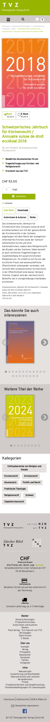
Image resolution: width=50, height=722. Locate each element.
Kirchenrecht (11, 476)
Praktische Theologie (15, 489)
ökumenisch (10, 482)
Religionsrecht (11, 495)
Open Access (25, 635)
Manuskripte (25, 671)
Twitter (25, 660)
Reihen (25, 627)
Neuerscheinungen (25, 619)
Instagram (25, 663)
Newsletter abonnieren (26, 705)
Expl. (15, 189)
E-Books (25, 638)
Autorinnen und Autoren (25, 625)
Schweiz (29, 495)
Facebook (25, 657)
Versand (39, 565)
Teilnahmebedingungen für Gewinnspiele (25, 687)
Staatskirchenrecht (14, 501)
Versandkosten (25, 679)
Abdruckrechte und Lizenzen (25, 677)
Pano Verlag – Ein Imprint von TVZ (25, 630)
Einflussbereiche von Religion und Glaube (24, 468)
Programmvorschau (25, 622)
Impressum (9, 699)
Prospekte (25, 652)
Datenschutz (23, 699)
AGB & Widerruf (39, 699)
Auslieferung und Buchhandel (25, 674)
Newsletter (25, 655)
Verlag (25, 649)
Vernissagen (25, 633)
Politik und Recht (31, 482)
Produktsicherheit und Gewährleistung (25, 685)
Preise (25, 682)
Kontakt (25, 647)
